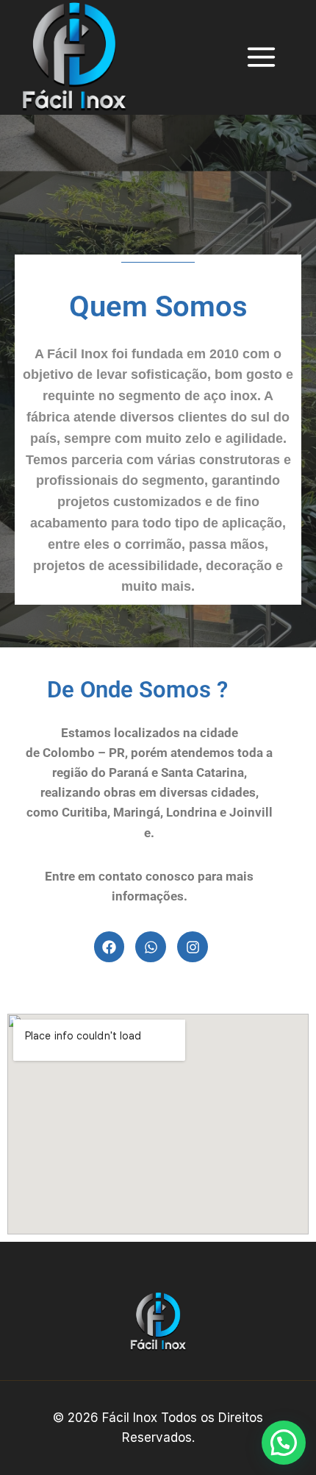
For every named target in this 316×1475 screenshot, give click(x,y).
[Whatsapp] (150, 946)
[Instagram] (192, 946)
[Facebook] (109, 946)
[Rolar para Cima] (283, 1412)
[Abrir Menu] (268, 57)
